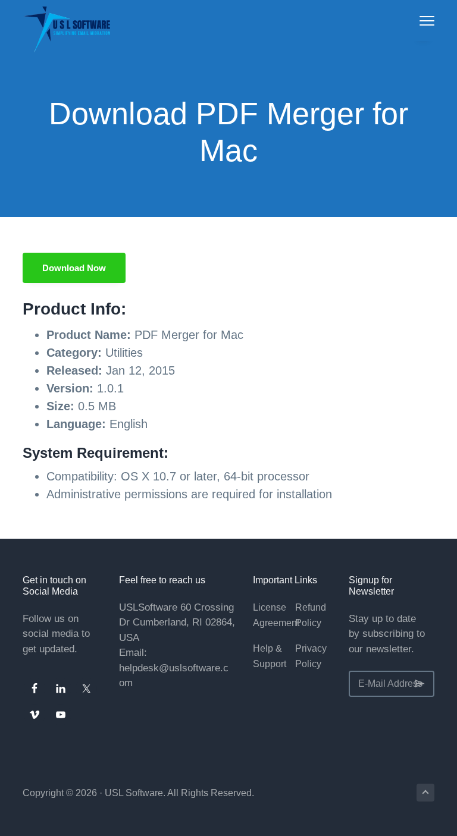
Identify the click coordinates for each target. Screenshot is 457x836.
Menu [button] (414, 20)
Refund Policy (310, 615)
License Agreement (276, 615)
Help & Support (269, 656)
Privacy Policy (311, 656)
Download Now (74, 268)
